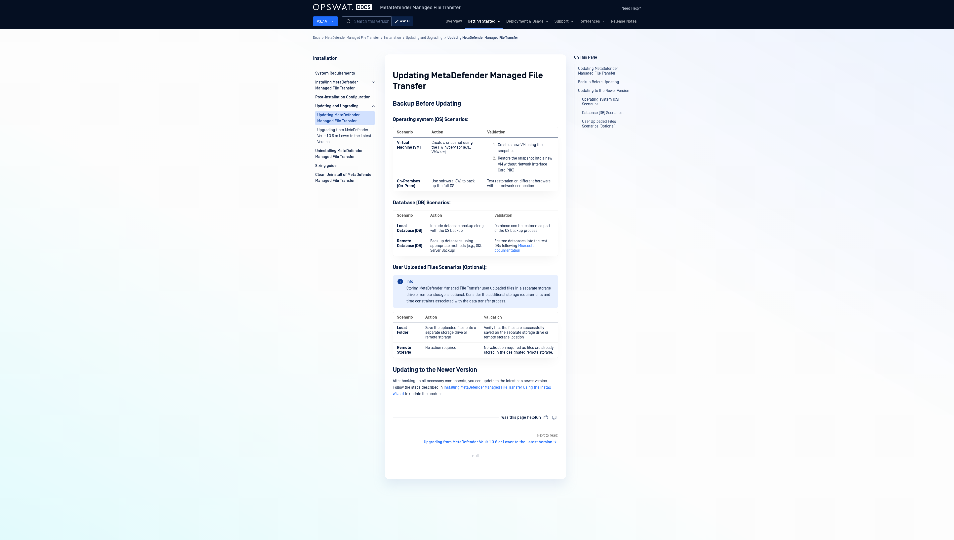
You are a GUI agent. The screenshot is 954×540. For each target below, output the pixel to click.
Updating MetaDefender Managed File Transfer (482, 38)
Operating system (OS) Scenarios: (600, 101)
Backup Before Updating (598, 82)
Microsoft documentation (514, 248)
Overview (454, 21)
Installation (392, 38)
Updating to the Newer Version (603, 90)
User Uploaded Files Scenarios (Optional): (599, 123)
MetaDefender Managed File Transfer (420, 7)
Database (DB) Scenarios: (603, 113)
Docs (316, 38)
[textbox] (475, 248)
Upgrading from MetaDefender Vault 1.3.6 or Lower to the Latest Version (488, 442)
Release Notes (624, 21)
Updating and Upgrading (424, 38)
